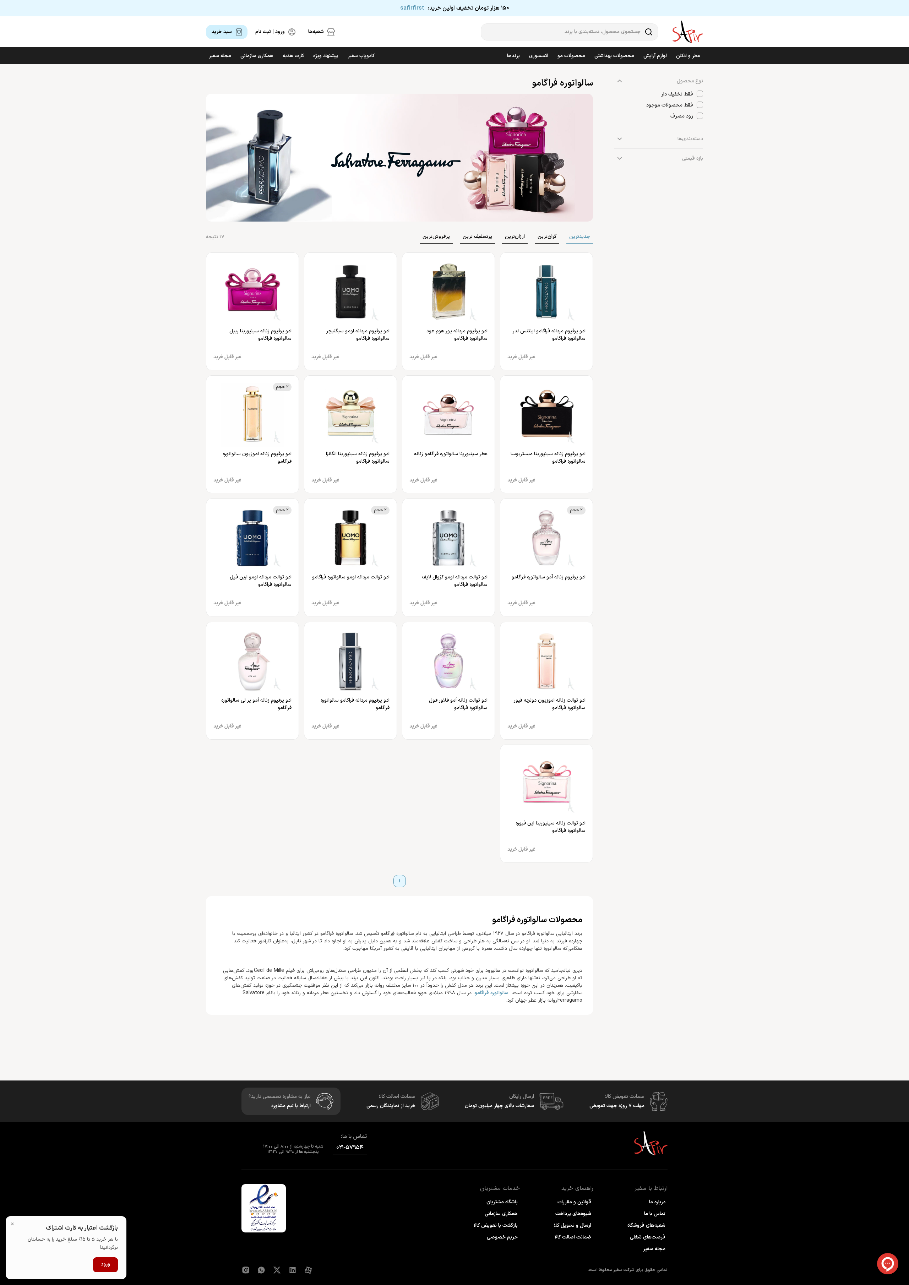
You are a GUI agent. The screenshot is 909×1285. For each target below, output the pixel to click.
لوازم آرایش (655, 56)
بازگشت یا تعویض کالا (496, 1225)
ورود (105, 1264)
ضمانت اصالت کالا (573, 1237)
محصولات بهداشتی (614, 56)
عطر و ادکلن (688, 56)
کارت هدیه (293, 56)
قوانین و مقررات (574, 1202)
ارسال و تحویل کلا (572, 1225)
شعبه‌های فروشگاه (646, 1225)
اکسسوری (538, 56)
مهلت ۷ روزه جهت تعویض (616, 1106)
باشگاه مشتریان (502, 1202)
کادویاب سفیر (361, 56)
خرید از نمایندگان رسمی (390, 1106)
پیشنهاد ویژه (325, 56)
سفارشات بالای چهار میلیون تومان (499, 1106)
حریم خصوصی (502, 1237)
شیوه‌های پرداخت (573, 1214)
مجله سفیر (220, 56)
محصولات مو (571, 56)
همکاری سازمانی (256, 56)
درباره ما (657, 1202)
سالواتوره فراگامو (491, 993)
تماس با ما (654, 1214)
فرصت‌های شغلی (647, 1237)
